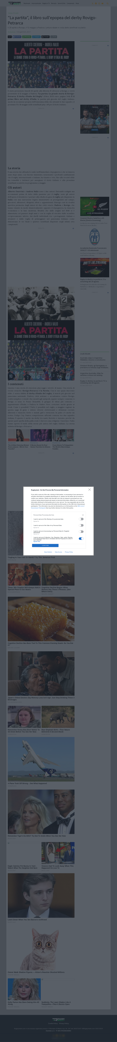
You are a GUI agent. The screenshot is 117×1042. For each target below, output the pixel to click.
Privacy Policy (69, 552)
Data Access (58, 552)
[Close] (90, 490)
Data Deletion (48, 552)
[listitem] (58, 515)
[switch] (81, 519)
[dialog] (58, 521)
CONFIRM (45, 545)
